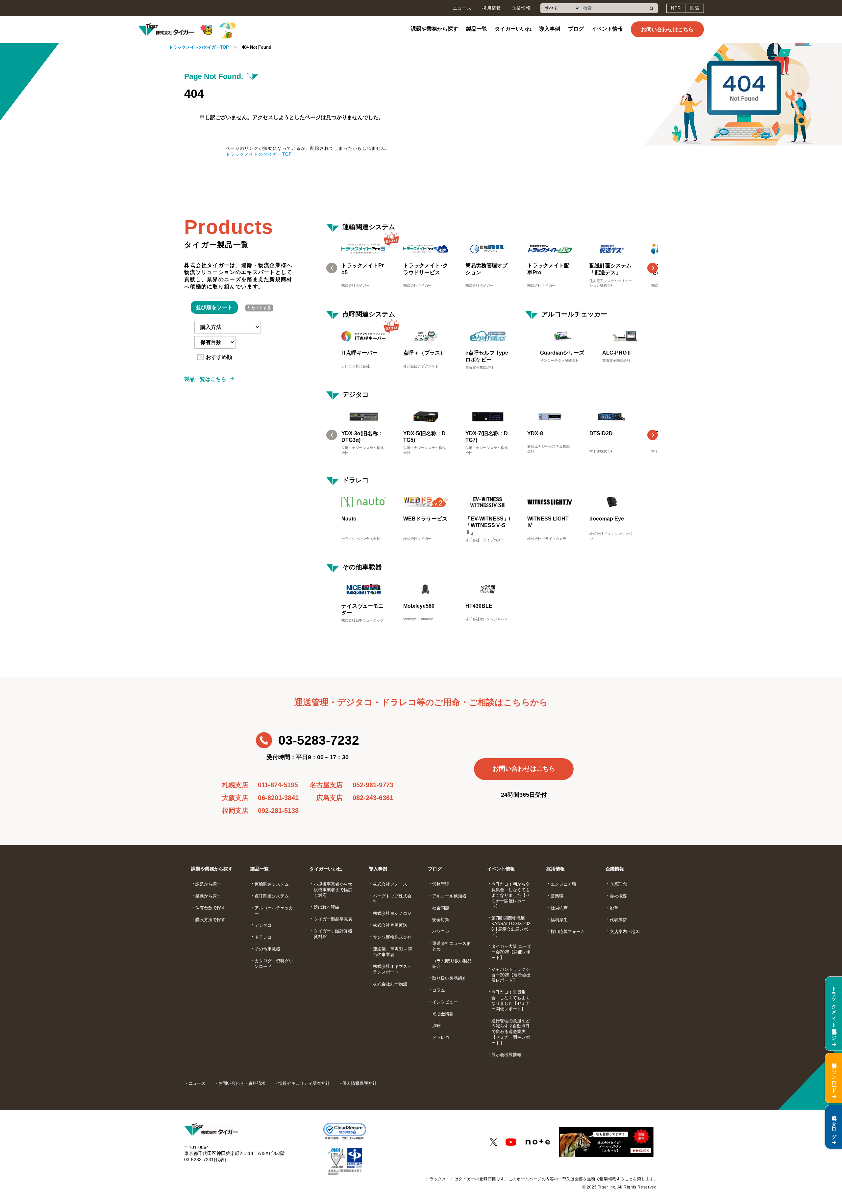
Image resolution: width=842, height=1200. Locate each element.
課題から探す (208, 884)
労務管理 (440, 884)
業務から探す (208, 895)
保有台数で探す (210, 907)
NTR (676, 8)
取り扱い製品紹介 (449, 978)
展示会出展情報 (506, 1054)
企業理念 (618, 884)
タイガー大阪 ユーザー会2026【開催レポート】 (511, 952)
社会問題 (440, 907)
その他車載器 (362, 567)
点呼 (436, 1025)
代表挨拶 (618, 919)
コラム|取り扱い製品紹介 (452, 963)
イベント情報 (607, 29)
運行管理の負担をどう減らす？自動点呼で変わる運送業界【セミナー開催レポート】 (510, 1031)
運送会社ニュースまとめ (451, 946)
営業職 (557, 895)
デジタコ (355, 394)
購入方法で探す (210, 919)
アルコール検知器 (449, 895)
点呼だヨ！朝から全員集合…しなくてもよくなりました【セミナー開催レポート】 (510, 895)
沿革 (614, 907)
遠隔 (694, 8)
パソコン (440, 931)
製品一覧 (476, 29)
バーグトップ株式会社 (392, 898)
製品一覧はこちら (205, 379)
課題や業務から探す (434, 29)
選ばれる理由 (326, 907)
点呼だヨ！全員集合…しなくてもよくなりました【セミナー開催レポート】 (510, 1000)
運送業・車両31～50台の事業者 (392, 952)
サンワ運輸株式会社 (392, 937)
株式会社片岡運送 (390, 925)
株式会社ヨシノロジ (392, 913)
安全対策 (440, 919)
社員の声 (559, 907)
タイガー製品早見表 (333, 919)
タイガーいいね (513, 29)
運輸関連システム (368, 227)
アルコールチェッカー (574, 314)
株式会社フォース (390, 884)
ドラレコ (355, 480)
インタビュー (445, 1002)
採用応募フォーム (568, 931)
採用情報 (491, 8)
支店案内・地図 (625, 931)
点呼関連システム (368, 314)
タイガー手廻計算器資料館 (333, 933)
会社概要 (618, 895)
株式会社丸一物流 (390, 983)
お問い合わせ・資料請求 (241, 1083)
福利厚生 (559, 919)
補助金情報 (443, 1013)
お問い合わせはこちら (667, 29)
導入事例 (549, 29)
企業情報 (521, 8)
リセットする (259, 308)
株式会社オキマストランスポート (392, 969)
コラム (438, 990)
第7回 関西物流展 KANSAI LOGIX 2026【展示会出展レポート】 (511, 926)
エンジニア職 (563, 884)
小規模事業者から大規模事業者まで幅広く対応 (333, 889)
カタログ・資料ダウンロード (274, 963)
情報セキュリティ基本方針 (304, 1083)
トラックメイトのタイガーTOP (199, 47)
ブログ (576, 29)
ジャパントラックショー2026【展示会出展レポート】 (511, 975)
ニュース (462, 8)
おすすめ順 (219, 357)
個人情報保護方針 (359, 1083)
